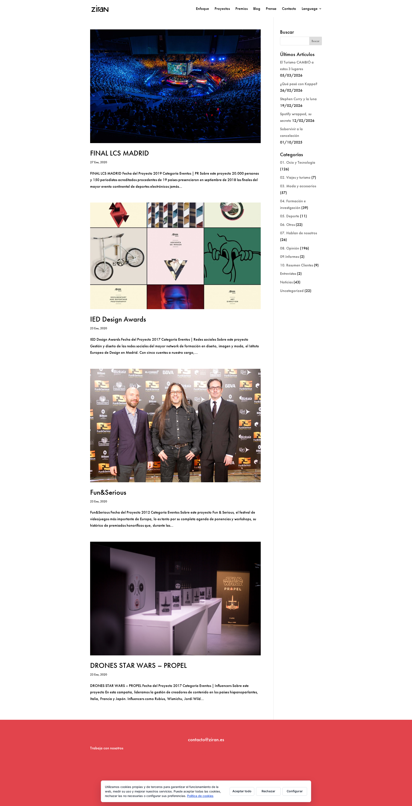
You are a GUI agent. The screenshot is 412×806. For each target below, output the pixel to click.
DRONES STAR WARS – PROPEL (138, 665)
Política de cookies (200, 796)
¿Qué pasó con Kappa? (298, 83)
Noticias (286, 282)
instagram (206, 753)
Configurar (295, 791)
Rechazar (268, 791)
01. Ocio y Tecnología (297, 162)
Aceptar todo (241, 791)
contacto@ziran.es (206, 739)
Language (310, 9)
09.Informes (289, 256)
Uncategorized (292, 290)
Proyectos (222, 9)
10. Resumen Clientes (296, 265)
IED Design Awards (118, 319)
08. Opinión (289, 248)
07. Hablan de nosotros (298, 232)
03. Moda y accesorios (298, 185)
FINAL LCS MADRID (119, 153)
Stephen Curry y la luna (298, 98)
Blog (256, 9)
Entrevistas (288, 273)
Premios (241, 9)
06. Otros (287, 224)
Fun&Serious (108, 492)
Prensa (271, 9)
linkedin (206, 766)
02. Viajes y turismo (295, 177)
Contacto (289, 9)
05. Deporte (289, 215)
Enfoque (202, 9)
